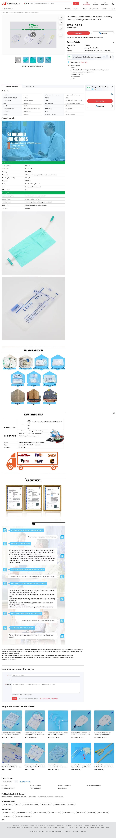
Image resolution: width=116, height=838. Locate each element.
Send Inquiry (78, 33)
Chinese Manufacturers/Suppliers (37, 825)
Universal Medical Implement (30, 804)
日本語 (76, 827)
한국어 (71, 827)
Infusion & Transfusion (64, 785)
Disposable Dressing (59, 804)
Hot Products (16, 825)
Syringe (17, 804)
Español (24, 827)
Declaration (75, 831)
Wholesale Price (60, 825)
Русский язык (43, 827)
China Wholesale (51, 825)
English (18, 827)
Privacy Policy (83, 831)
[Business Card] (112, 94)
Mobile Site (94, 825)
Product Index (87, 825)
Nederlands (61, 827)
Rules (113, 9)
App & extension (93, 9)
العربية (67, 827)
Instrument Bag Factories (24, 812)
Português (29, 827)
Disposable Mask (46, 804)
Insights (101, 825)
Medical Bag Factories (40, 812)
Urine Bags (4, 785)
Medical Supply (19, 12)
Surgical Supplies (7, 804)
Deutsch (55, 827)
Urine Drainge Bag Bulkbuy (23, 816)
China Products (24, 825)
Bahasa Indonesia (105, 827)
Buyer (75, 9)
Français (36, 827)
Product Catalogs (25, 781)
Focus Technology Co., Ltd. (47, 831)
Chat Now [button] (104, 33)
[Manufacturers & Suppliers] (11, 3)
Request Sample (98, 37)
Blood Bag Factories (8, 812)
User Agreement (67, 831)
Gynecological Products (8, 788)
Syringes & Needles (35, 785)
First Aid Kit (71, 804)
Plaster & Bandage (35, 788)
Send (14, 698)
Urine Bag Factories (54, 812)
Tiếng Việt (96, 827)
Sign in (112, 4)
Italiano (49, 827)
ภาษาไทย (86, 827)
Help (84, 9)
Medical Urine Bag (103, 812)
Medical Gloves (62, 788)
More (3, 819)
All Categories (7, 9)
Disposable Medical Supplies (31, 12)
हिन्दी (81, 827)
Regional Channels (78, 825)
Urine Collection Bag (68, 812)
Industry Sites (69, 825)
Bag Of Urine (91, 812)
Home (3, 12)
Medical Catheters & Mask (93, 785)
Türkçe (91, 827)
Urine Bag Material (8, 816)
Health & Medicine (10, 12)
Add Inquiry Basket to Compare (33, 66)
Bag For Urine (80, 812)
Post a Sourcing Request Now (49, 698)
